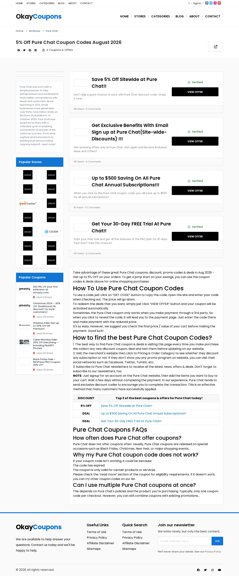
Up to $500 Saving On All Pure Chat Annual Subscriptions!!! (126, 181)
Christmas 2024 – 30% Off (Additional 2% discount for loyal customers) (46, 308)
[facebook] (206, 2)
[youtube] (219, 2)
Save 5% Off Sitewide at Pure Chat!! (124, 82)
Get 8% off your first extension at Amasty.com (45, 289)
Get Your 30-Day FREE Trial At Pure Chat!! (131, 227)
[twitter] (210, 2)
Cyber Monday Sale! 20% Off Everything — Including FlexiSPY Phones (46, 344)
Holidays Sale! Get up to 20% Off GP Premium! (46, 325)
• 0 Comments (92, 108)
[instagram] (215, 2)
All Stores (34, 31)
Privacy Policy (213, 551)
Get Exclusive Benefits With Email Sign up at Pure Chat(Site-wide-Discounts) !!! (130, 132)
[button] (189, 3)
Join (217, 541)
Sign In (197, 3)
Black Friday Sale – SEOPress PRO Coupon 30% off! (46, 362)
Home (19, 31)
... (84, 98)
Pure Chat (52, 31)
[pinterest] (30, 50)
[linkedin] (35, 50)
